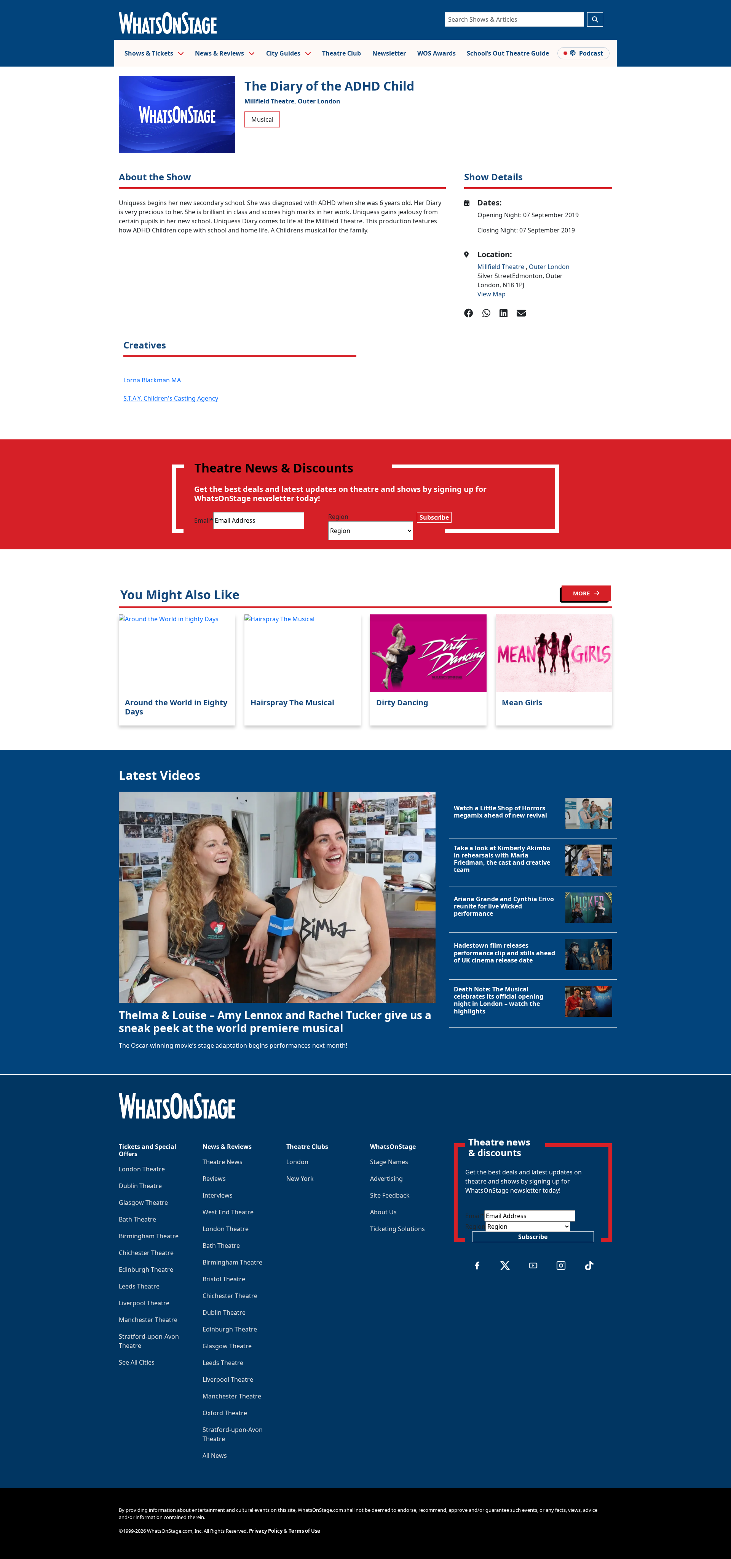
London (297, 1162)
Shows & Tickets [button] (149, 53)
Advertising (386, 1178)
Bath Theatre (137, 1219)
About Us (383, 1212)
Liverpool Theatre (144, 1303)
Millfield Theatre (501, 266)
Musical (262, 119)
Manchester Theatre (148, 1320)
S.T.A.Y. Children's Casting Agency (170, 398)
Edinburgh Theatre (146, 1269)
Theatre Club (341, 53)
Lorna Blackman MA (152, 380)
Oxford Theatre (225, 1413)
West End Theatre (228, 1212)
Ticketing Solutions (397, 1229)
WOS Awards (436, 53)
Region (338, 516)
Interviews (218, 1195)
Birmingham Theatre (149, 1236)
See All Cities (137, 1362)
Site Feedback (390, 1195)
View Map (491, 294)
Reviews (214, 1178)
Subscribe (434, 517)
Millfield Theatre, (270, 101)
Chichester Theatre (146, 1253)
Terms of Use (304, 1530)
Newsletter (389, 53)
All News (215, 1455)
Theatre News (223, 1162)
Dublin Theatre (140, 1186)
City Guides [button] (284, 53)
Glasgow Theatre (143, 1202)
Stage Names (389, 1162)
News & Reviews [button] (220, 53)
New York (300, 1178)
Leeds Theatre (139, 1286)
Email (203, 520)
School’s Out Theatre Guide (508, 53)
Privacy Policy (266, 1530)
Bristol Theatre (224, 1279)
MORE (582, 593)
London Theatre (142, 1169)
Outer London (319, 101)
